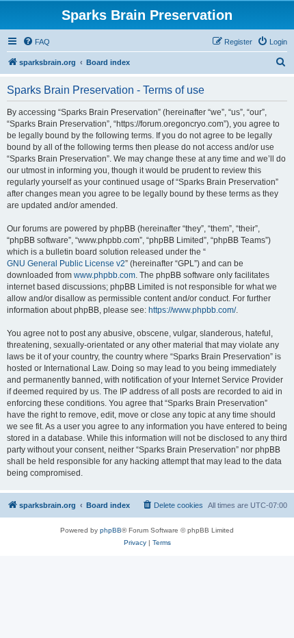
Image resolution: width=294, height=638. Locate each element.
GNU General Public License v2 (66, 263)
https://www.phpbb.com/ (192, 310)
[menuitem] (36, 42)
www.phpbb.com (104, 275)
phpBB (111, 530)
